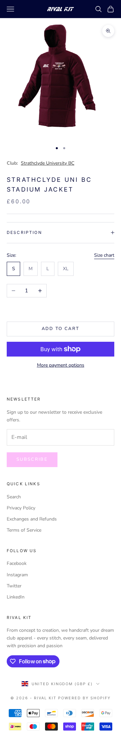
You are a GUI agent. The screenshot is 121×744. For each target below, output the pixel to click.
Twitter (14, 586)
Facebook (17, 563)
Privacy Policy (21, 508)
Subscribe (32, 459)
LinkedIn (16, 597)
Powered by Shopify (84, 698)
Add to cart (61, 329)
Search (14, 497)
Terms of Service (24, 530)
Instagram (17, 575)
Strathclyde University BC (47, 163)
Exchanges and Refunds (32, 519)
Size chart (104, 255)
